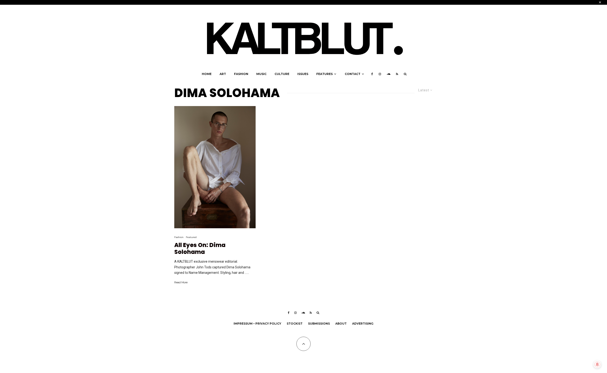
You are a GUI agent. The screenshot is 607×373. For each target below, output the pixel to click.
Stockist (295, 323)
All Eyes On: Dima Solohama (199, 249)
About (341, 323)
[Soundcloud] (388, 74)
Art (223, 74)
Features (324, 74)
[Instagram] (380, 74)
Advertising (362, 323)
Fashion (241, 74)
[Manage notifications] (597, 364)
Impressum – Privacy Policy (257, 323)
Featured (191, 237)
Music (261, 74)
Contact (352, 74)
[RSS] (397, 74)
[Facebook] (372, 74)
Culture (282, 74)
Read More (181, 282)
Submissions (319, 323)
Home (207, 74)
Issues (302, 74)
